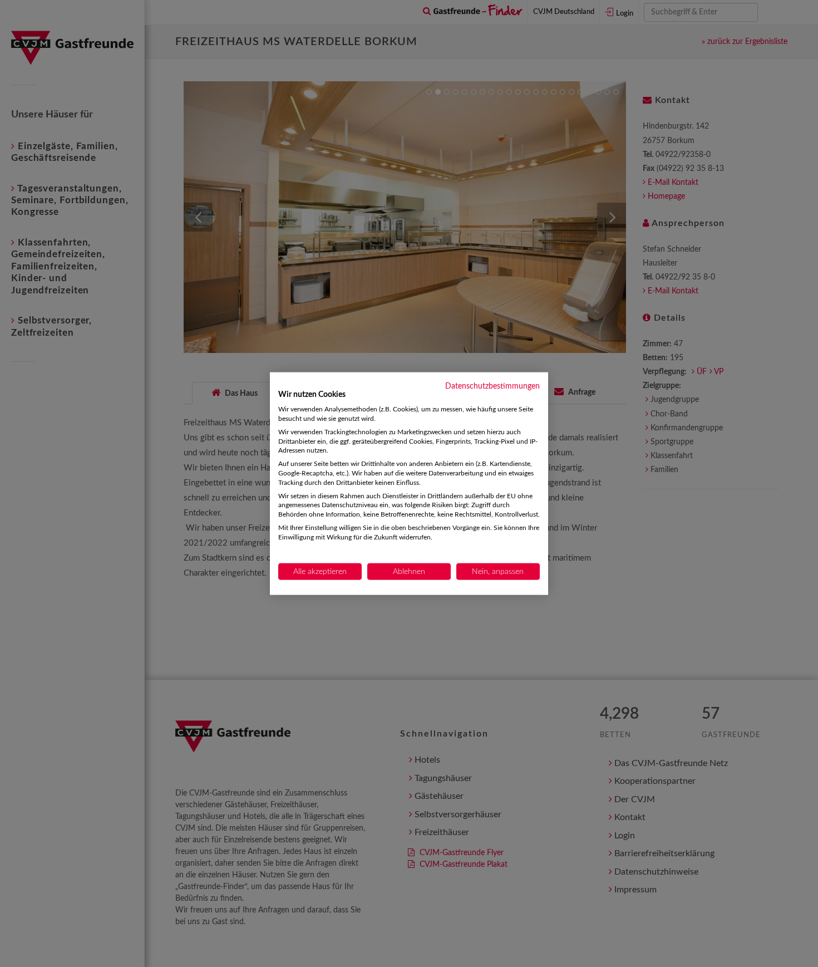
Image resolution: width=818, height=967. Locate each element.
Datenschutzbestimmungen (492, 386)
